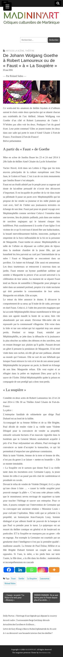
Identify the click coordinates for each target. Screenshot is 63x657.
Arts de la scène (15, 50)
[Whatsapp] (31, 569)
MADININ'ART (30, 649)
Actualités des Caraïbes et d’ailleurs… (19, 624)
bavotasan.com (44, 653)
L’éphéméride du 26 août (45, 629)
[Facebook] (9, 569)
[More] (54, 569)
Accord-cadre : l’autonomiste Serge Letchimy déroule (26, 620)
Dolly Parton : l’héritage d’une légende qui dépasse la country (30, 616)
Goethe (21, 579)
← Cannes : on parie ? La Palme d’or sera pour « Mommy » (14, 597)
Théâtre (29, 50)
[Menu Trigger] (7, 6)
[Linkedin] (20, 569)
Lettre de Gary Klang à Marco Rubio (19, 629)
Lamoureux (44, 579)
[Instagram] (42, 569)
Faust (13, 579)
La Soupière (32, 579)
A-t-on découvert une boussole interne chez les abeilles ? (28, 633)
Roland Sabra (10, 583)
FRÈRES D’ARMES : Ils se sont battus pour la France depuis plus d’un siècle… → (46, 597)
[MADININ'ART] (31, 16)
